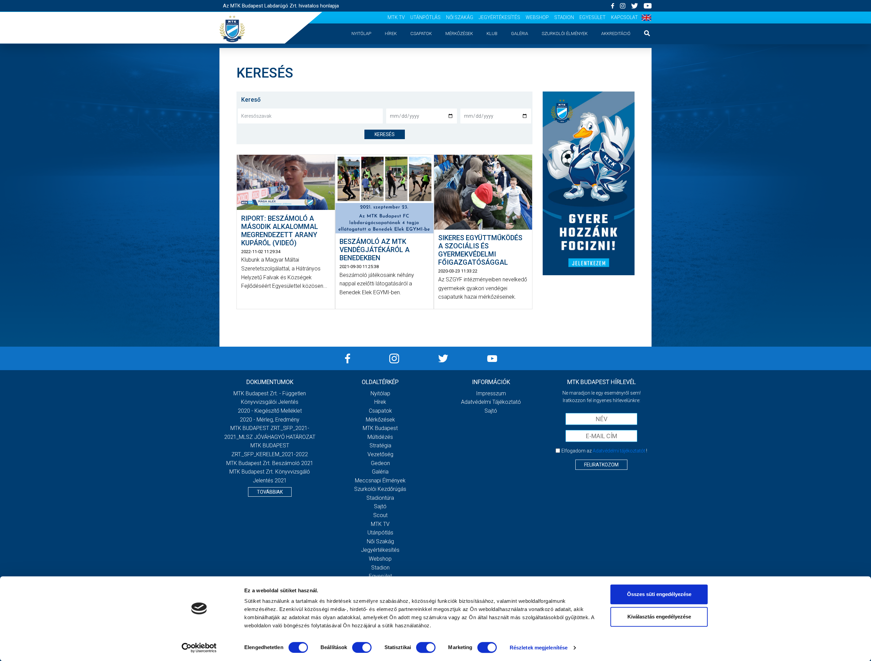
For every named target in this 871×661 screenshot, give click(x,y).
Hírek (391, 33)
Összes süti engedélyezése (659, 594)
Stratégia (380, 445)
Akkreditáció (615, 33)
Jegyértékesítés (499, 17)
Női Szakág (459, 17)
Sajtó (380, 506)
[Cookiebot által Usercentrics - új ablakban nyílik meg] (199, 648)
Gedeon (380, 463)
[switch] (362, 647)
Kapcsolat (624, 17)
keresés (385, 134)
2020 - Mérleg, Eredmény (269, 419)
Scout (380, 515)
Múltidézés (380, 437)
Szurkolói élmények (565, 33)
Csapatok (421, 33)
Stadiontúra (380, 498)
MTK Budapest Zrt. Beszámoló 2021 (269, 463)
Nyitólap (361, 33)
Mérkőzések (459, 33)
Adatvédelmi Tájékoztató (491, 402)
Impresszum (491, 393)
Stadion (564, 17)
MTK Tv (396, 17)
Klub (492, 33)
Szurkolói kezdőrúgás (380, 489)
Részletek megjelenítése (539, 647)
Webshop (537, 17)
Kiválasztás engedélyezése (659, 616)
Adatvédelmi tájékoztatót (619, 450)
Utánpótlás (425, 17)
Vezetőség (380, 454)
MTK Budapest (380, 428)
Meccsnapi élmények (380, 480)
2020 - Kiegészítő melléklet (270, 411)
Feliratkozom (601, 464)
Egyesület (592, 17)
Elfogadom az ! (604, 450)
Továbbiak (270, 492)
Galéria (519, 33)
